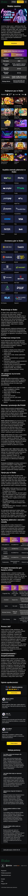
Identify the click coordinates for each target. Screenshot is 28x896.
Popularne (3, 94)
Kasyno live (10, 94)
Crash (16, 94)
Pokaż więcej (14, 743)
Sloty (23, 94)
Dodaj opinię (14, 692)
